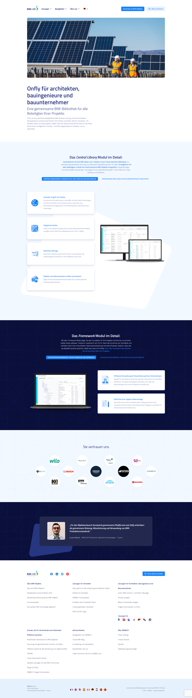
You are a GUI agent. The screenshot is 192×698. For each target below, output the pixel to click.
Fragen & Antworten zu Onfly (129, 607)
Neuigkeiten (59, 9)
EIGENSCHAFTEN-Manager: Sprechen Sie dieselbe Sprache (122, 357)
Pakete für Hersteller (80, 593)
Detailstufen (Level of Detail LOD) (39, 593)
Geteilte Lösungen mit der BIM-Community (43, 662)
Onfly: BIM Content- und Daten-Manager (133, 593)
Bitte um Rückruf (157, 9)
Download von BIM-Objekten (132, 9)
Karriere (121, 644)
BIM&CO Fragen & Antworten (38, 672)
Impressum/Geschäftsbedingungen (136, 688)
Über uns (73, 9)
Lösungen (45, 9)
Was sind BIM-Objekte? (36, 588)
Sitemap (162, 688)
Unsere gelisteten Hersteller (83, 607)
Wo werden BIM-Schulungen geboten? (41, 607)
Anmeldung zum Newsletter (83, 644)
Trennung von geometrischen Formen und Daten (45, 644)
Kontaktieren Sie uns (80, 648)
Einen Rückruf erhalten (155, 574)
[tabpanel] (60, 203)
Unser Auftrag (123, 635)
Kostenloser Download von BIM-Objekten (42, 639)
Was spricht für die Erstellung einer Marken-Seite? (91, 588)
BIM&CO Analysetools (81, 597)
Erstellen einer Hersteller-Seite (84, 602)
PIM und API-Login (79, 611)
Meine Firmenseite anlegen (128, 602)
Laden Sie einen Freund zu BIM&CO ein (87, 653)
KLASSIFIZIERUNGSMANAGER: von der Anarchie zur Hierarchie (71, 357)
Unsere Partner (123, 639)
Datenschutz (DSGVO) (153, 688)
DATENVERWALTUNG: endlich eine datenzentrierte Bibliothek (125, 179)
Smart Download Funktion (37, 658)
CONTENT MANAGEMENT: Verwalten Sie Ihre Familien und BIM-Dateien (70, 179)
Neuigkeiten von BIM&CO (82, 635)
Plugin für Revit (32, 667)
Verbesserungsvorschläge (127, 648)
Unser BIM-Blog (78, 639)
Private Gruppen (124, 597)
